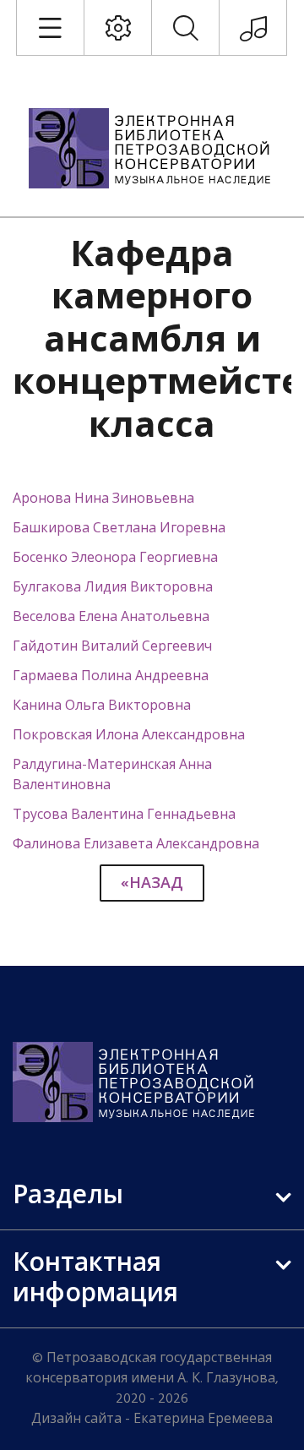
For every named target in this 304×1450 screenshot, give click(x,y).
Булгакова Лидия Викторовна (113, 588)
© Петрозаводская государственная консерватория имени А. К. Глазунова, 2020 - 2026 (152, 1379)
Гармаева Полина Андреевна (111, 677)
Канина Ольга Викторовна (102, 706)
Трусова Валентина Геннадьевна (124, 815)
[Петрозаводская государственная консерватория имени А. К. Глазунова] (253, 35)
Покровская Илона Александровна (129, 736)
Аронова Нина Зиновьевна (103, 499)
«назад (152, 884)
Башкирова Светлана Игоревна (119, 529)
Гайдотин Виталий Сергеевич (112, 647)
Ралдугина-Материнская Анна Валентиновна (112, 776)
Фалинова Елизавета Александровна (136, 845)
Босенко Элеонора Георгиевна (115, 559)
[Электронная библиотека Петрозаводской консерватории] (152, 148)
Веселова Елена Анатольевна (111, 618)
